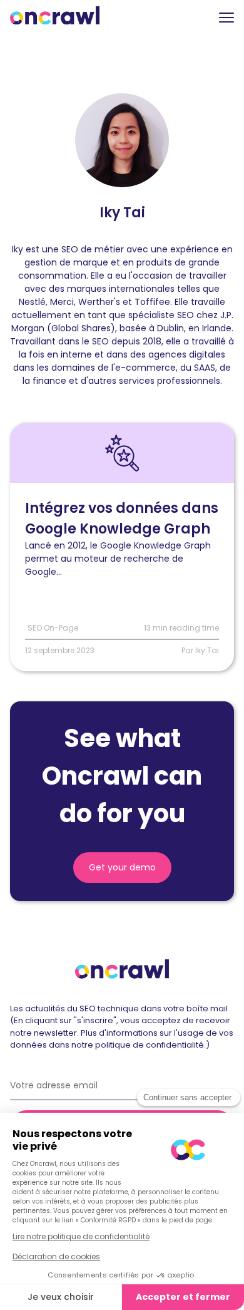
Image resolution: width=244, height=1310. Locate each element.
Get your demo (122, 867)
